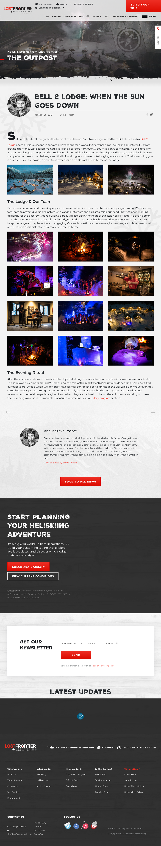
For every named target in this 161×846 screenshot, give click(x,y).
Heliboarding (43, 780)
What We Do (44, 769)
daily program (101, 398)
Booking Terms (102, 792)
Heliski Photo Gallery (134, 786)
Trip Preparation (103, 780)
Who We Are (14, 769)
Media (63, 4)
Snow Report (130, 780)
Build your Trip (140, 6)
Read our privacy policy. (103, 666)
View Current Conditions (33, 576)
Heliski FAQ (100, 774)
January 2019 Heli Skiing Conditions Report (153, 413)
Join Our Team (14, 792)
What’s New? (132, 769)
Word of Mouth (14, 780)
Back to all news (80, 481)
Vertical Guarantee (45, 786)
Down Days (71, 786)
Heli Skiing (41, 774)
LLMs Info (138, 828)
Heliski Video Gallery (133, 792)
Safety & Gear (72, 780)
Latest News (46, 4)
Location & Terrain (125, 16)
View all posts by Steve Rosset (60, 462)
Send (76, 655)
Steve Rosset (67, 114)
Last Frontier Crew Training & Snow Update (8, 413)
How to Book (101, 786)
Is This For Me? (103, 769)
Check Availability (28, 566)
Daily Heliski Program (76, 774)
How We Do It (74, 769)
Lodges (96, 16)
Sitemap (112, 828)
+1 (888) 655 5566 (17, 826)
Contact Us (12, 786)
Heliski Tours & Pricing (67, 16)
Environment (13, 798)
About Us (11, 774)
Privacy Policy (125, 828)
